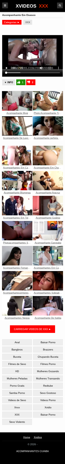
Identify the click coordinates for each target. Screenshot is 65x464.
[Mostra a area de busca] (60, 5)
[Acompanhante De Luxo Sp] (17, 126)
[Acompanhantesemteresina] (17, 281)
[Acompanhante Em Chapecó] (48, 155)
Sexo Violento (17, 421)
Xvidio (48, 407)
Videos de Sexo (17, 400)
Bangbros (17, 349)
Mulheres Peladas (17, 378)
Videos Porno (48, 400)
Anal (17, 342)
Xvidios (38, 437)
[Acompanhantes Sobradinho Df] (48, 281)
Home (26, 437)
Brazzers (48, 349)
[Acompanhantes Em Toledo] (17, 205)
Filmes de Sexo (17, 364)
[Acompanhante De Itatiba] (48, 306)
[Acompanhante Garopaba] (48, 230)
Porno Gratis (17, 385)
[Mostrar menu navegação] (5, 5)
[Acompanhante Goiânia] (48, 205)
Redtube (48, 385)
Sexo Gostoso (48, 392)
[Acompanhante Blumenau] (17, 180)
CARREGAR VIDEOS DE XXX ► (32, 329)
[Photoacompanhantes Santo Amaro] (17, 230)
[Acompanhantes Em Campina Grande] (48, 255)
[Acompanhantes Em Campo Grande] (17, 155)
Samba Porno (17, 392)
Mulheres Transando (48, 378)
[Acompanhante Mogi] (17, 101)
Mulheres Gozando (48, 371)
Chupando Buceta (48, 356)
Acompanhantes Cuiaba (32, 451)
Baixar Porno (48, 342)
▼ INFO (8, 82)
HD (17, 371)
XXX (27, 22)
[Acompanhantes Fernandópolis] (17, 255)
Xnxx (17, 407)
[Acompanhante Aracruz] (48, 180)
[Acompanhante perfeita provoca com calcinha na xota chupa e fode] (48, 126)
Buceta (17, 356)
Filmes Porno (48, 364)
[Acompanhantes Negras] (17, 306)
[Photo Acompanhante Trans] (48, 101)
